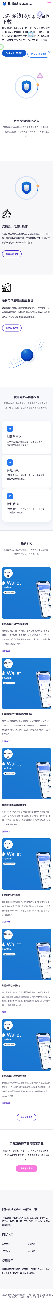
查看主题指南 (12, 254)
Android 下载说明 (14, 53)
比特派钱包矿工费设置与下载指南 (17, 714)
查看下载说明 (27, 1168)
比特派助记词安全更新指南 (14, 805)
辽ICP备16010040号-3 (32, 1297)
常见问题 (31, 1244)
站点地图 (31, 1250)
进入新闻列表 (27, 1117)
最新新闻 (6, 1244)
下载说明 (6, 1250)
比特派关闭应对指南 (11, 985)
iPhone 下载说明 (38, 54)
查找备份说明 (12, 328)
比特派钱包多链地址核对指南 (15, 624)
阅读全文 (6, 651)
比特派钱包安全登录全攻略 (14, 1076)
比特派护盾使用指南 (11, 895)
